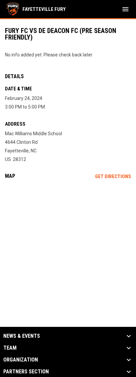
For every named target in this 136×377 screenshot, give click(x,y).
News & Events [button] (21, 336)
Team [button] (10, 348)
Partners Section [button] (26, 371)
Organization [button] (20, 359)
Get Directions (113, 176)
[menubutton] (125, 9)
